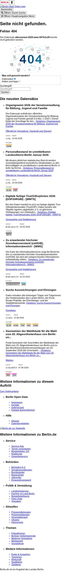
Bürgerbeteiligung (20, 496)
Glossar (15, 421)
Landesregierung (20, 491)
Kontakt (15, 405)
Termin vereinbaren (21, 449)
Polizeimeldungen (20, 514)
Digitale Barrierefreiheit (23, 410)
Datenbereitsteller (20, 423)
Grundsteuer (17, 543)
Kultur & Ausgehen (20, 554)
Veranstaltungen (19, 517)
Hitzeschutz (17, 522)
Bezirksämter (18, 472)
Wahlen (9, 360)
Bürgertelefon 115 (20, 451)
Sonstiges (11, 310)
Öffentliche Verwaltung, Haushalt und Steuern (28, 131)
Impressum (16, 402)
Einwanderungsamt (21, 480)
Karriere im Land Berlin (23, 493)
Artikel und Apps (10, 81)
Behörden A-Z (18, 467)
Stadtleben (16, 562)
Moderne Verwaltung (21, 538)
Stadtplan (16, 564)
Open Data (16, 499)
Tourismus (16, 557)
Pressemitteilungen (21, 512)
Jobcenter (16, 477)
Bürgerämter (17, 475)
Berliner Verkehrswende (23, 536)
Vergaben (16, 501)
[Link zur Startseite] (12, 6)
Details (33, 124)
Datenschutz (17, 407)
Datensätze (7, 79)
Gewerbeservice (19, 456)
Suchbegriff (5, 86)
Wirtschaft (16, 559)
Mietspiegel (17, 541)
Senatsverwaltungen (21, 470)
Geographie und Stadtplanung (21, 219)
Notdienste (16, 454)
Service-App (17, 446)
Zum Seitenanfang (9, 391)
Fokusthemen (18, 533)
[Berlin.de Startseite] (12, 428)
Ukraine (15, 520)
